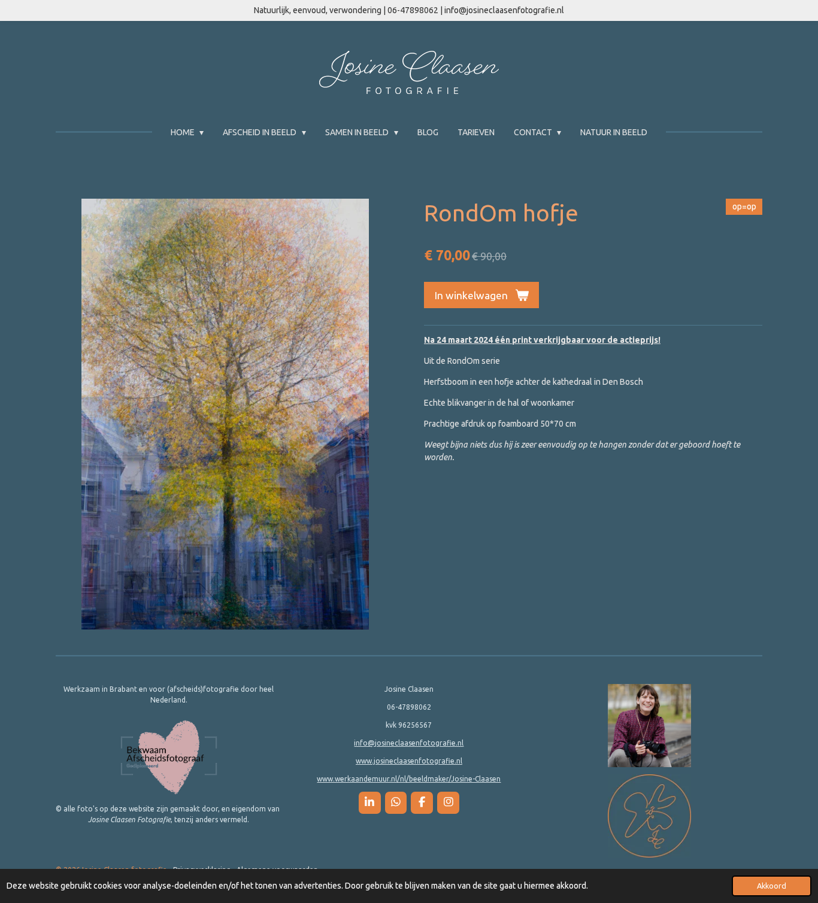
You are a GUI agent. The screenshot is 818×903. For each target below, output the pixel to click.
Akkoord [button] (771, 885)
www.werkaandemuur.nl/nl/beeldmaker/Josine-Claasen (409, 779)
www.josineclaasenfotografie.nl (409, 761)
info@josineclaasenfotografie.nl (408, 743)
